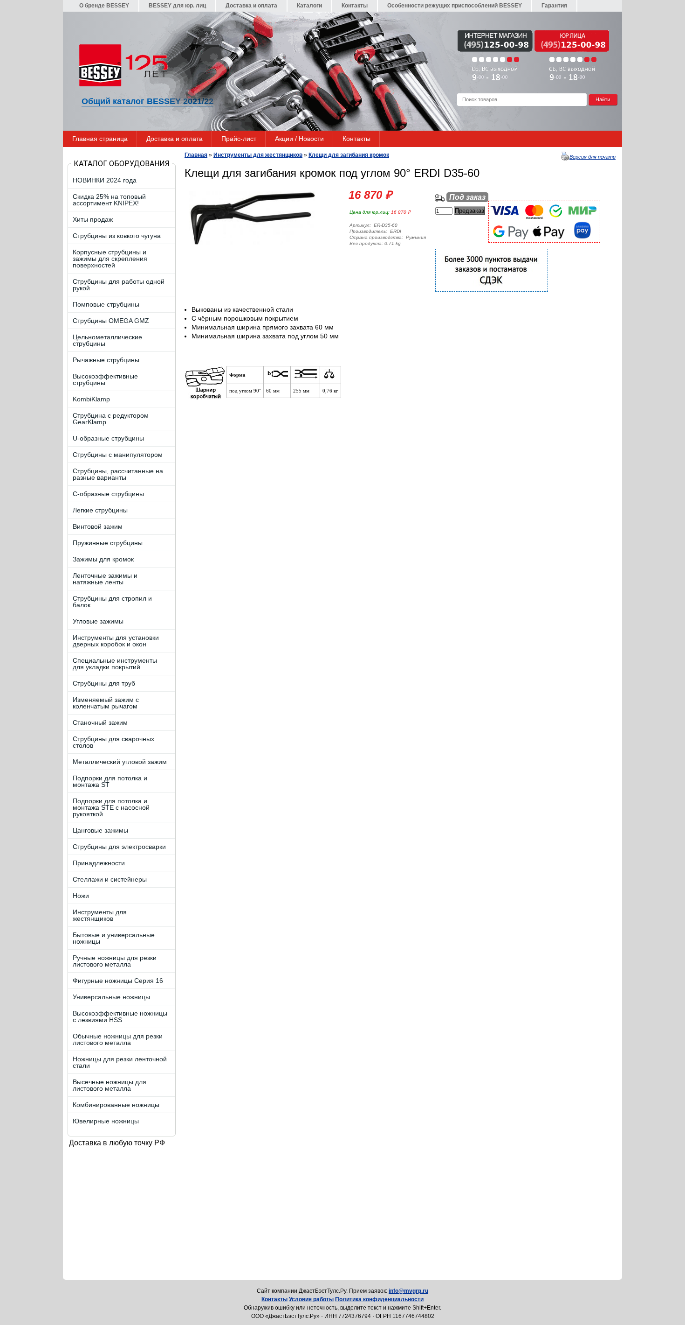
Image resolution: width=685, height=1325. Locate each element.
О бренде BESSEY (104, 5)
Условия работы (311, 1299)
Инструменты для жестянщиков (257, 155)
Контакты (355, 5)
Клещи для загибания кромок (348, 155)
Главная (196, 155)
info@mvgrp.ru (408, 1291)
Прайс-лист (238, 138)
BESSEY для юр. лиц (177, 5)
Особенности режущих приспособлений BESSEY (454, 5)
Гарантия (554, 5)
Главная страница (100, 138)
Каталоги (309, 5)
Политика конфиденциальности (379, 1299)
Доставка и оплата (251, 5)
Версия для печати (592, 157)
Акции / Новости (299, 138)
